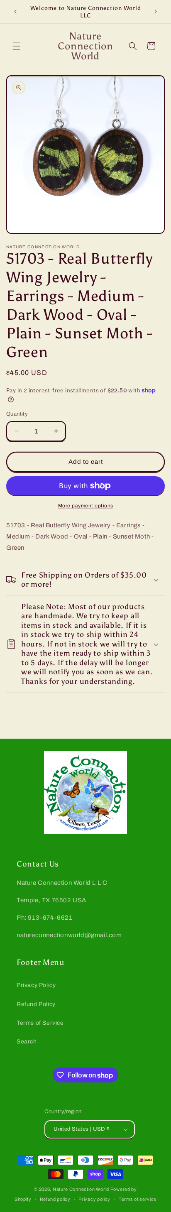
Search (27, 1041)
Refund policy (55, 1199)
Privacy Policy (36, 985)
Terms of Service (40, 1023)
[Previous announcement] (15, 11)
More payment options (85, 506)
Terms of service (137, 1199)
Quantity (17, 414)
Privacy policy (94, 1199)
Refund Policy (36, 1004)
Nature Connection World (81, 1189)
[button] (16, 46)
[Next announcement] (156, 11)
